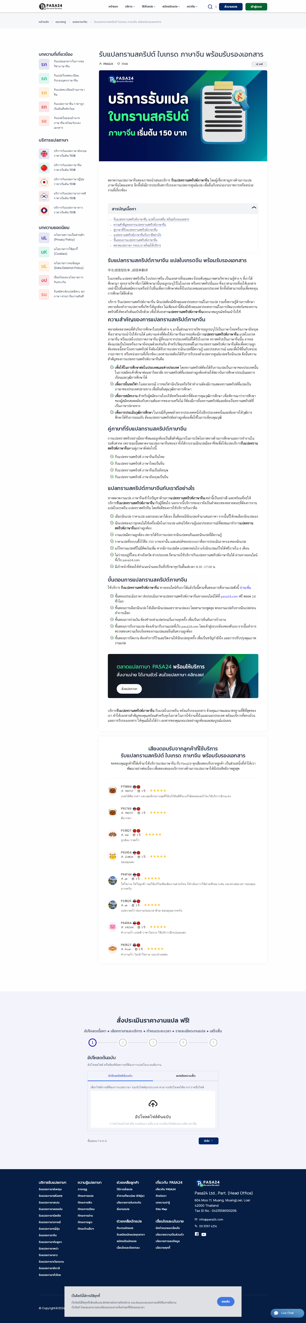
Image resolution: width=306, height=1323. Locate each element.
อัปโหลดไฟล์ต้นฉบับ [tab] (120, 1075)
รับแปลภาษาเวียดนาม (51, 1261)
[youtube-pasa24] (203, 1234)
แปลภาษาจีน (80, 22)
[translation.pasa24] (197, 1234)
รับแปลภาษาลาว (48, 1255)
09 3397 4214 (208, 1226)
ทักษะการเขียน (86, 1209)
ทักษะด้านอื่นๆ (86, 1229)
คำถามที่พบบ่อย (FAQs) (130, 1196)
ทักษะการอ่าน (85, 1215)
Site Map (161, 1209)
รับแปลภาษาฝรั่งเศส (50, 1196)
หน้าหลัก (44, 22)
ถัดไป (207, 1141)
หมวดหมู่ (61, 22)
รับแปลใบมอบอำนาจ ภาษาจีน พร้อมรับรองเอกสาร (67, 122)
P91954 (126, 852)
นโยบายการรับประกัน (129, 1202)
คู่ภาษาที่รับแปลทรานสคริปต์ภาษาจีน (136, 230)
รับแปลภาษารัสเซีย (50, 1215)
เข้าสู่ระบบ (256, 6)
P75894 (126, 786)
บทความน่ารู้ (163, 1202)
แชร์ (261, 64)
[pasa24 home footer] (208, 1183)
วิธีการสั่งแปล (124, 1189)
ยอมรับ (226, 1301)
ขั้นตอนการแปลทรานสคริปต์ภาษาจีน (135, 240)
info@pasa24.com (211, 1219)
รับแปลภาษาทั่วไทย (50, 1275)
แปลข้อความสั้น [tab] (186, 1075)
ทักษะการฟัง (85, 1202)
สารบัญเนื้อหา (124, 209)
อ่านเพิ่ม (245, 587)
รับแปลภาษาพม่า (48, 1248)
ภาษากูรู (82, 1189)
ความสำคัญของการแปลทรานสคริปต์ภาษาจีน (140, 224)
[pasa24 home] (51, 6)
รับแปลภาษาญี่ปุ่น (49, 1229)
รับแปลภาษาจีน (48, 1235)
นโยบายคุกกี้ (163, 1247)
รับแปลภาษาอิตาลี (49, 1268)
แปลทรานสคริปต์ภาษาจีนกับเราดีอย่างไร (137, 235)
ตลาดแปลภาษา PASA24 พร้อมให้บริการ (137, 245)
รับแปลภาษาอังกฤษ (50, 1189)
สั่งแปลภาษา (129, 688)
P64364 (126, 923)
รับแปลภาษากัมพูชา (50, 1242)
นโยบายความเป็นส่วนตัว (170, 1234)
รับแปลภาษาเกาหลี (50, 1222)
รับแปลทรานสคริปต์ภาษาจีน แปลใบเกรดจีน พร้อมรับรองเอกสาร (151, 219)
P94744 (126, 874)
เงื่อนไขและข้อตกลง (128, 1247)
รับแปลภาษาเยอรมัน (51, 1209)
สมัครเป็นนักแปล (127, 1241)
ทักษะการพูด (85, 1222)
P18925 (126, 901)
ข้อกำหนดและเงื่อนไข (168, 1228)
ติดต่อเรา (161, 1196)
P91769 (126, 808)
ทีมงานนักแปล (125, 1228)
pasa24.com (229, 596)
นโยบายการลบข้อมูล (168, 1241)
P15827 (126, 830)
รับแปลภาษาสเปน (49, 1202)
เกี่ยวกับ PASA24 (166, 1189)
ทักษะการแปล (86, 1196)
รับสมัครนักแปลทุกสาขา (131, 1234)
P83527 (126, 945)
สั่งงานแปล (230, 6)
